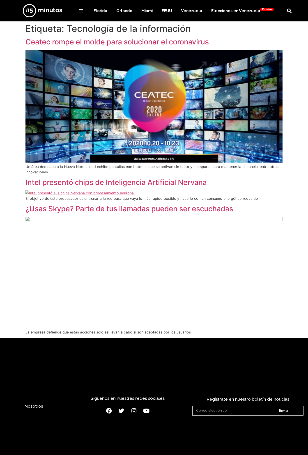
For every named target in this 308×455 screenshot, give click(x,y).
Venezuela (191, 10)
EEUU (167, 10)
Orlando (124, 10)
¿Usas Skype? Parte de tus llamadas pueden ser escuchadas (129, 208)
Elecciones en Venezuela (241, 10)
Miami (147, 10)
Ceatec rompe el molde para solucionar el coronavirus (117, 41)
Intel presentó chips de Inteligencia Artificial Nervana (116, 182)
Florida (100, 10)
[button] (81, 10)
